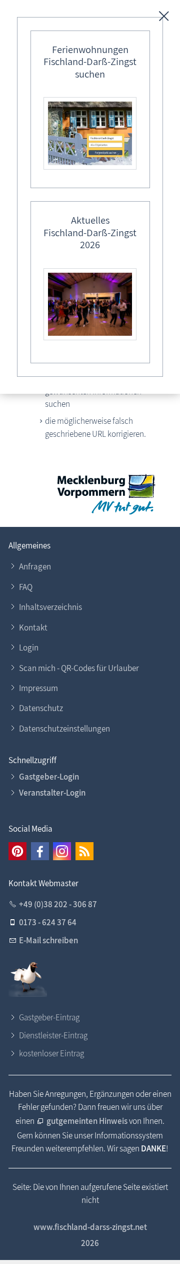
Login (28, 647)
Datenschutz (41, 708)
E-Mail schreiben (48, 940)
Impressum (38, 688)
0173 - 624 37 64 (47, 922)
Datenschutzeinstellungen (64, 728)
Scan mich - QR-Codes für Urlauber (79, 668)
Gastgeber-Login (49, 776)
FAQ (25, 586)
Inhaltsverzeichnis (50, 606)
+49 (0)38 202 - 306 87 (58, 904)
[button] (17, 851)
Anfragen (35, 566)
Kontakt (33, 627)
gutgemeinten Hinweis (87, 1120)
